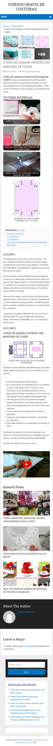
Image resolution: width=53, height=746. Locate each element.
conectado (29, 646)
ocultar (21, 230)
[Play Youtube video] (26, 464)
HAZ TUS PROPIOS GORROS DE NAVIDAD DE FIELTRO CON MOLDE (25, 590)
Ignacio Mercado (26, 612)
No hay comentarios (31, 71)
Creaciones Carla (28, 443)
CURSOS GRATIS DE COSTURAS (26, 7)
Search (26, 672)
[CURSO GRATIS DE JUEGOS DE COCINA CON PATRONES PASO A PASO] (26, 503)
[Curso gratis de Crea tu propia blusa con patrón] (26, 538)
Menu (4, 17)
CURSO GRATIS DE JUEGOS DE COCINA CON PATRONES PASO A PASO (24, 520)
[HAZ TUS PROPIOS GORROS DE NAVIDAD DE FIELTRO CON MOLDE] (26, 574)
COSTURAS (11, 71)
